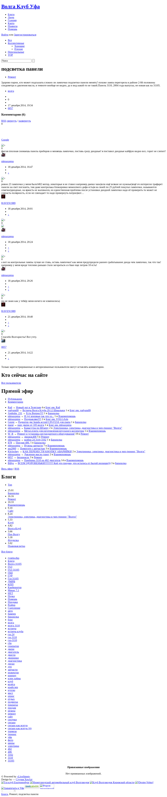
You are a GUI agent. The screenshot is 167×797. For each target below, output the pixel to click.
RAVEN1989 (8, 203)
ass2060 (12, 448)
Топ (10, 484)
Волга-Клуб (14, 528)
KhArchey (13, 451)
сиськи (11, 722)
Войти (4, 34)
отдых (11, 699)
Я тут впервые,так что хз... (39, 416)
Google (5, 139)
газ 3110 (12, 637)
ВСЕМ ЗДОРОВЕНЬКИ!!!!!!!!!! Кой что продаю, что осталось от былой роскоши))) (64, 463)
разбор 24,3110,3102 (35, 439)
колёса (11, 684)
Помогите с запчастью (32, 448)
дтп (10, 666)
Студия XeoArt (24, 779)
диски (11, 663)
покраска (13, 704)
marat (11, 425)
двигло (11, 655)
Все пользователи (11, 383)
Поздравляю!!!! (32, 419)
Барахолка (53, 413)
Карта (11, 23)
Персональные (16, 52)
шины (11, 743)
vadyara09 (13, 410)
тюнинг (12, 734)
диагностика (15, 660)
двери (11, 649)
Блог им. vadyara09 (80, 410)
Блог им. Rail (53, 407)
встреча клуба (15, 631)
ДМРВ (11, 581)
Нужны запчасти (33, 445)
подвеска (13, 702)
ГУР (10, 575)
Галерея (12, 20)
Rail (10, 407)
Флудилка (13, 540)
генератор (13, 646)
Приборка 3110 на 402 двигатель (42, 460)
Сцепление (14, 608)
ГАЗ (10, 566)
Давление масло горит (36, 454)
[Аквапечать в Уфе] (12, 788)
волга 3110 (14, 625)
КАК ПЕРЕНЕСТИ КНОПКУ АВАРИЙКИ (47, 451)
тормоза (12, 731)
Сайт (10, 510)
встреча (12, 628)
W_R (10, 433)
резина (11, 710)
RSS (3, 120)
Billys (11, 463)
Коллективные (16, 43)
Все (10, 40)
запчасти (13, 669)
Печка (11, 596)
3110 (10, 757)
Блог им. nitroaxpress (60, 425)
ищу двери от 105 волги (30, 425)
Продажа (13, 602)
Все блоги (7, 551)
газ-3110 (12, 640)
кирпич (12, 675)
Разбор (11, 605)
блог (10, 619)
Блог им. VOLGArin (57, 419)
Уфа (20, 6)
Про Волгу (14, 534)
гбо (10, 643)
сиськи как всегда (18, 725)
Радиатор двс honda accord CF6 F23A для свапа (44, 422)
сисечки (12, 719)
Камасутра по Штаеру (36, 428)
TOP (10, 55)
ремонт (12, 713)
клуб (10, 681)
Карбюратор (15, 587)
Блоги (11, 14)
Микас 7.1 (13, 590)
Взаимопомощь (67, 416)
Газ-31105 (13, 578)
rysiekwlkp (13, 558)
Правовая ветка (16, 546)
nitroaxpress (7, 161)
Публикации (15, 399)
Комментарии (15, 401)
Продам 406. (23, 442)
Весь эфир (7, 468)
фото (10, 740)
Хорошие (19, 46)
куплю (11, 690)
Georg (11, 422)
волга (11, 91)
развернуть (25, 120)
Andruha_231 (15, 413)
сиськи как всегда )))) (19, 728)
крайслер (13, 687)
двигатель (13, 652)
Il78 (10, 442)
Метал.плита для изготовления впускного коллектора (54, 431)
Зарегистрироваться (25, 34)
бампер (12, 613)
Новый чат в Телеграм (28, 407)
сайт (10, 716)
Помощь (12, 29)
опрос (11, 696)
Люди (11, 17)
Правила (12, 26)
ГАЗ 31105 (13, 569)
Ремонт (12, 77)
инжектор (13, 672)
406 (10, 751)
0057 (10, 108)
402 (10, 749)
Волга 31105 (15, 564)
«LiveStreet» (23, 776)
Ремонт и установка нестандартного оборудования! (46, 433)
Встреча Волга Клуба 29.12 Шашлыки (44, 410)
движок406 (30, 436)
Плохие (18, 49)
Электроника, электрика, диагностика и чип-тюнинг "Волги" (87, 428)
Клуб (11, 522)
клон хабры (14, 678)
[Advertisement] (39, 130)
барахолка (13, 616)
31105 (11, 760)
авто (10, 610)
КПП (11, 584)
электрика (13, 746)
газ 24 (11, 634)
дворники (13, 657)
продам (12, 707)
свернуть (12, 120)
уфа (10, 737)
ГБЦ (10, 572)
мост (10, 693)
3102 (10, 754)
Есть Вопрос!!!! (34, 413)
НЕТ (10, 593)
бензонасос (23, 457)
